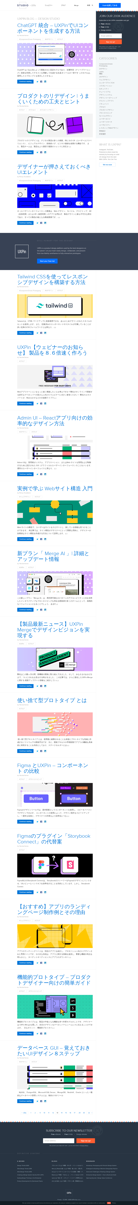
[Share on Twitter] (37, 81)
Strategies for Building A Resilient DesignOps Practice (102, 1168)
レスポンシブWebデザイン (108, 128)
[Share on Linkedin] (45, 81)
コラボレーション (105, 86)
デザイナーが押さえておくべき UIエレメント (54, 170)
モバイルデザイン (105, 116)
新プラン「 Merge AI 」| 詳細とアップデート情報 (53, 556)
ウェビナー (48, 5)
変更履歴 (102, 134)
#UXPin (21, 567)
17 (74, 1113)
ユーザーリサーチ (105, 122)
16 (70, 1113)
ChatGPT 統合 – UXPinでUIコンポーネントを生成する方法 (53, 28)
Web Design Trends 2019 (24, 1168)
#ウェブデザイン (25, 497)
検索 (88, 5)
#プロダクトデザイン (47, 110)
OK (109, 1203)
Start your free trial (47, 261)
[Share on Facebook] (41, 81)
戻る (24, 1113)
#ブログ (60, 39)
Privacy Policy (112, 48)
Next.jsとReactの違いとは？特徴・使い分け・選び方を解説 (68, 1168)
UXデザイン (103, 77)
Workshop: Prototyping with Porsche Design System (101, 1165)
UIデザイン (103, 69)
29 (79, 1113)
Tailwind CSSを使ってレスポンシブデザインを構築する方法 (52, 280)
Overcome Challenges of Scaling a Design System (100, 1171)
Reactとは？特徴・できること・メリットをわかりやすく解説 (68, 1175)
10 (44, 1113)
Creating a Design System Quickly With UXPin (30, 1175)
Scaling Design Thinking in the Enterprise (29, 1178)
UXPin (101, 72)
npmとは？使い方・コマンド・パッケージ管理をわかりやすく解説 (68, 1178)
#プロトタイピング (35, 779)
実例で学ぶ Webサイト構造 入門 (55, 489)
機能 (100, 74)
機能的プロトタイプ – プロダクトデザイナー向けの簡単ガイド (54, 980)
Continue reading (25, 81)
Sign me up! (110, 42)
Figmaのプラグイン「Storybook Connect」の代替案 (53, 839)
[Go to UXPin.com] (69, 1192)
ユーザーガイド (105, 119)
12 (53, 1113)
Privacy (59, 1199)
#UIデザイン (49, 39)
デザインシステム (105, 95)
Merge (76, 5)
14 (61, 1113)
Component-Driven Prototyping (106, 65)
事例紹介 (102, 131)
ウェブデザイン (105, 80)
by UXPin (33, 5)
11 (48, 1113)
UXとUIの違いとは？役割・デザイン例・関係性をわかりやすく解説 (68, 1181)
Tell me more (107, 165)
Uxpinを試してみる (109, 5)
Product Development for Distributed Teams (30, 1181)
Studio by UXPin (22, 5)
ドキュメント (104, 104)
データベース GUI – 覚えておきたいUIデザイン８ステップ (53, 1051)
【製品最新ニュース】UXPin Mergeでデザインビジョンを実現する (53, 630)
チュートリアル (105, 92)
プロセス (102, 107)
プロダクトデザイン (106, 110)
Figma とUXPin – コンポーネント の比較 (52, 768)
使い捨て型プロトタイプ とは (52, 700)
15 (66, 1113)
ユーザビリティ (105, 125)
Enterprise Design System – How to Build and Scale (101, 1175)
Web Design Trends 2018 (24, 1171)
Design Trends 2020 (23, 1165)
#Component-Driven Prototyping (30, 39)
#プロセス (32, 110)
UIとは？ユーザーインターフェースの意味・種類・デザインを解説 (68, 1171)
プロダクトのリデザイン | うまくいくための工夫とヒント (53, 99)
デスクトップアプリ (106, 101)
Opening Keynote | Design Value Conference (99, 1178)
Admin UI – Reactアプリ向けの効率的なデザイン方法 (55, 421)
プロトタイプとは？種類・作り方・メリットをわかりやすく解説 (68, 1165)
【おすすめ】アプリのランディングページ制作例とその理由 (54, 909)
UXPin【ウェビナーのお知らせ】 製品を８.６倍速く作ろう (52, 350)
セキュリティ (104, 89)
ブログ (63, 5)
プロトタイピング (105, 113)
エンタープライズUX (106, 83)
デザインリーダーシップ (108, 98)
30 (84, 1113)
